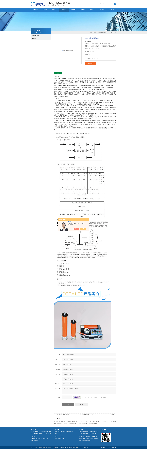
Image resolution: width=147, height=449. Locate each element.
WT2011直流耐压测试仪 (64, 414)
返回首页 (103, 447)
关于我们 (45, 9)
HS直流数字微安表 (93, 423)
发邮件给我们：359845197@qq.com (94, 58)
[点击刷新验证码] (77, 397)
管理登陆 (86, 447)
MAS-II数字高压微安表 (62, 423)
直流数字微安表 (72, 423)
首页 (91, 32)
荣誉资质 (83, 9)
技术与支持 (73, 9)
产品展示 (64, 9)
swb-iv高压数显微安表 (84, 421)
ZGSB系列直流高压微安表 (59, 421)
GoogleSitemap (71, 447)
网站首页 (35, 9)
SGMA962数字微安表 (82, 423)
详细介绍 (58, 73)
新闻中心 (54, 9)
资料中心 (92, 9)
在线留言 (102, 9)
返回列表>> (113, 414)
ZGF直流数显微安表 (94, 421)
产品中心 (95, 32)
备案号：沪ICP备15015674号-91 (61, 447)
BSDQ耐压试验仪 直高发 (87, 414)
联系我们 (111, 9)
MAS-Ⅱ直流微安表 (104, 421)
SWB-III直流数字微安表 (72, 421)
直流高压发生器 (35, 35)
